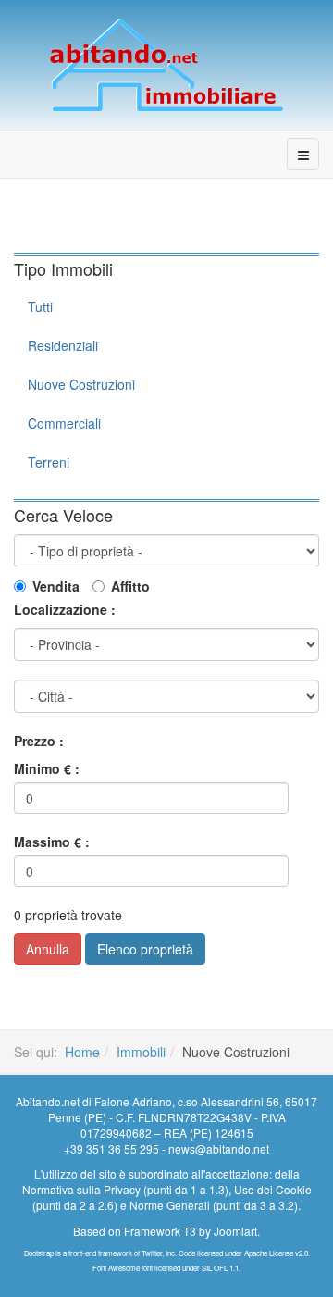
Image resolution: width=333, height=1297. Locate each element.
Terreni (48, 462)
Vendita (56, 586)
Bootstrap (39, 1253)
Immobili (141, 1051)
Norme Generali (170, 1205)
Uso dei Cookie (273, 1189)
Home (82, 1051)
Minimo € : (47, 768)
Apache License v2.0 (276, 1253)
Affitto (130, 586)
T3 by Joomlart (220, 1231)
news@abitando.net (218, 1148)
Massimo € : (52, 841)
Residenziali (63, 345)
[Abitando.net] (166, 65)
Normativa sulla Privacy (81, 1189)
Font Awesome (116, 1268)
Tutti (40, 306)
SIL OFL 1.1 (220, 1268)
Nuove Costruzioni (81, 384)
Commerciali (64, 423)
